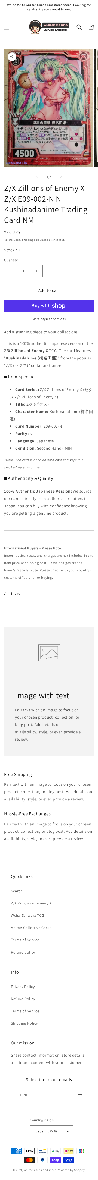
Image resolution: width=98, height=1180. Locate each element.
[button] (7, 27)
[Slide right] (61, 177)
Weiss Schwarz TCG (27, 915)
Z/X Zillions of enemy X (31, 903)
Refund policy (23, 952)
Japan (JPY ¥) (46, 1131)
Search (17, 890)
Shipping (27, 240)
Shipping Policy (24, 1023)
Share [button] (15, 593)
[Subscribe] (80, 1094)
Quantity (11, 260)
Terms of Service (25, 939)
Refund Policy (23, 998)
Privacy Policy (23, 986)
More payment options (49, 319)
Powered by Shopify (71, 1170)
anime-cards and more (40, 1170)
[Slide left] (37, 177)
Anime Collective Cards (31, 927)
